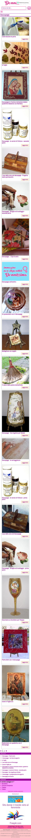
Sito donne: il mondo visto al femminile (15, 806)
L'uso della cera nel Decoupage (11, 534)
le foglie (4, 65)
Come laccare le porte (9, 37)
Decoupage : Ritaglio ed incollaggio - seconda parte (13, 212)
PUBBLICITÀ (21, 828)
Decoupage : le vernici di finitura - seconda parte (15, 142)
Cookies (10, 828)
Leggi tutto (25, 39)
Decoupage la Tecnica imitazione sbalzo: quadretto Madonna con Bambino (15, 103)
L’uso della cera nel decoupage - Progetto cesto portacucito (15, 176)
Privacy (15, 828)
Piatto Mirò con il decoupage (11, 660)
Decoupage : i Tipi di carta (10, 257)
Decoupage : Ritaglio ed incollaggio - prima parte (15, 569)
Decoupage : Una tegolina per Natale (13, 433)
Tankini (4, 789)
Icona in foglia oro (7, 701)
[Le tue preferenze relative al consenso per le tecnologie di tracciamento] (23, 2)
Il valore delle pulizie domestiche (12, 385)
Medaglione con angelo (9, 351)
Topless (4, 787)
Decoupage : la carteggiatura (11, 460)
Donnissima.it (15, 794)
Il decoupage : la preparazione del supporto (13, 774)
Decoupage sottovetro (9, 282)
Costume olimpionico (7, 785)
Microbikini (4, 784)
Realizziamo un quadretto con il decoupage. (12, 744)
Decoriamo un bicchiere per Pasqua (13, 620)
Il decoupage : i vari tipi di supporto (10, 758)
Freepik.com (15, 823)
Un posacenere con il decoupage (12, 314)
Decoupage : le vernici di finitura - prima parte (14, 498)
